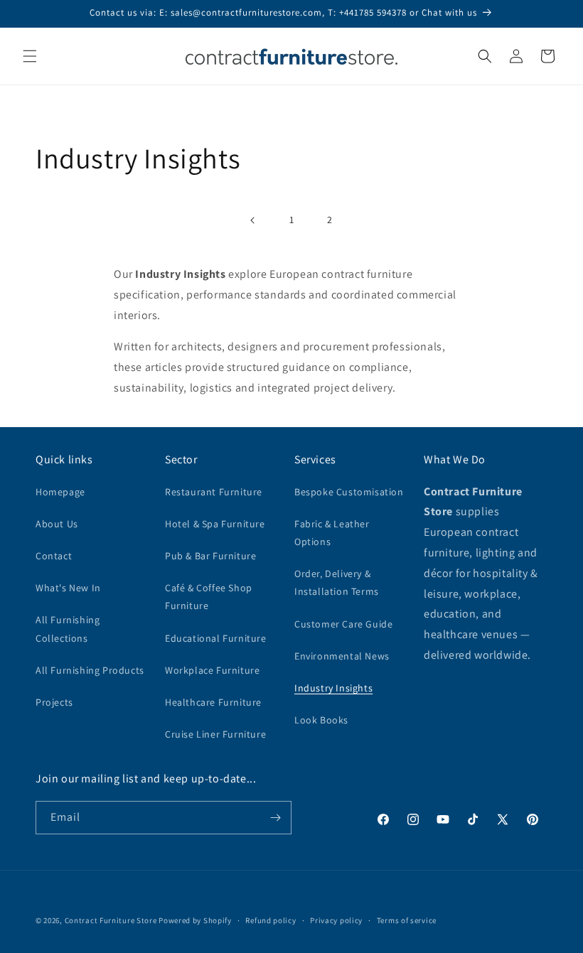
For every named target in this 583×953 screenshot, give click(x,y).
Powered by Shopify (195, 920)
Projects (54, 702)
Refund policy (270, 920)
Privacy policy (336, 920)
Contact (54, 555)
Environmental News (342, 656)
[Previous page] (253, 220)
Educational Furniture (216, 638)
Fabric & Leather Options (332, 532)
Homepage (60, 491)
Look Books (321, 720)
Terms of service (407, 920)
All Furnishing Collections (68, 628)
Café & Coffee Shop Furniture (208, 596)
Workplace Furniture (212, 670)
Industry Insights (333, 688)
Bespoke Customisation (349, 491)
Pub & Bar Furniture (210, 555)
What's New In (68, 587)
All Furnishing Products (90, 670)
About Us (57, 523)
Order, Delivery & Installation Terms (336, 582)
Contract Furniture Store (111, 920)
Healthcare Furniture (213, 702)
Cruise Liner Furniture (215, 734)
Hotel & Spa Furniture (215, 523)
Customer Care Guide (343, 624)
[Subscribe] (275, 817)
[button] (30, 56)
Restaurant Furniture (213, 491)
